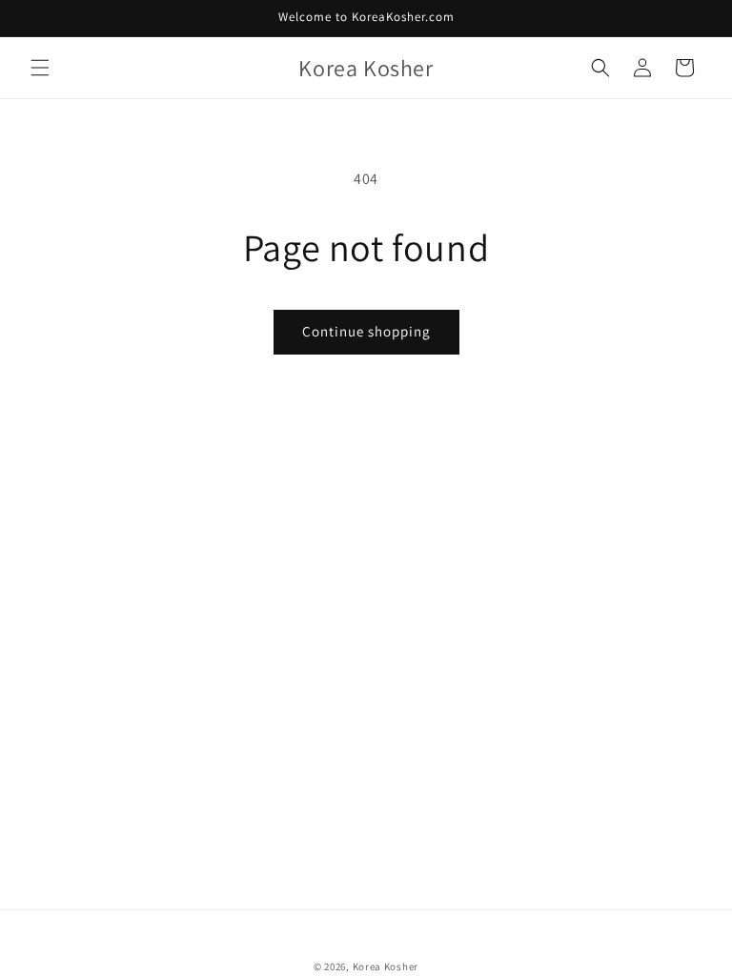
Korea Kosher (385, 966)
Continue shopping (366, 331)
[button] (40, 68)
